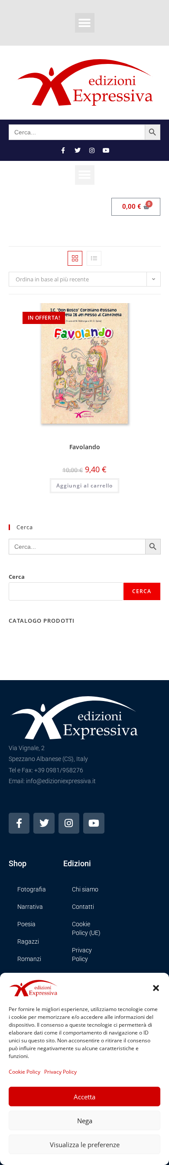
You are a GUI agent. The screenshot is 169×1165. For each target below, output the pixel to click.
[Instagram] (92, 150)
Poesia (26, 924)
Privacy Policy (60, 1071)
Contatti (83, 906)
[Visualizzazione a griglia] (75, 258)
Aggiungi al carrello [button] (84, 485)
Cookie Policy (24, 1071)
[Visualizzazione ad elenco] (94, 258)
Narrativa (30, 906)
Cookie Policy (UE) (86, 928)
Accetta (84, 1096)
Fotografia (31, 889)
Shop (17, 863)
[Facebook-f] (63, 150)
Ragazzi (28, 941)
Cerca (17, 577)
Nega (84, 1120)
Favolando (84, 447)
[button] (156, 988)
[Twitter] (78, 150)
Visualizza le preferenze (85, 1144)
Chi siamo (85, 889)
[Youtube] (106, 150)
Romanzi (29, 958)
